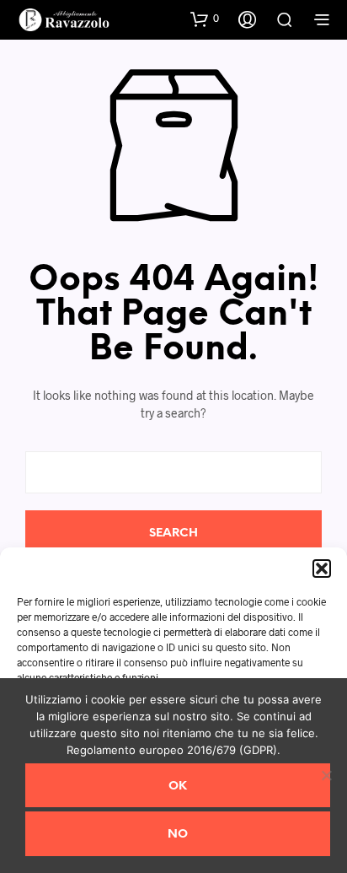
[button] (321, 568)
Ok (177, 786)
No (178, 834)
